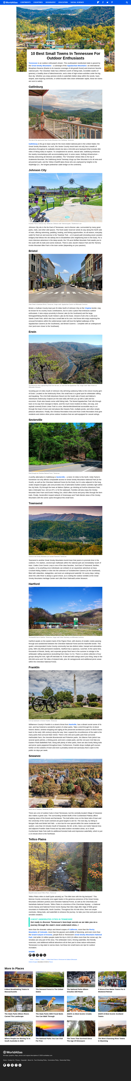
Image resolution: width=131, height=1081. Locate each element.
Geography (51, 2)
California (73, 929)
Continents (25, 2)
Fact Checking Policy (40, 1060)
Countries (38, 2)
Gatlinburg (33, 144)
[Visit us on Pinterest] (16, 1065)
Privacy (17, 1060)
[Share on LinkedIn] (44, 955)
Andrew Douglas (33, 962)
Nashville (72, 724)
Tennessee (33, 63)
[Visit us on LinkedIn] (20, 1065)
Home (5, 1060)
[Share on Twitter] (37, 955)
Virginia (88, 308)
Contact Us (11, 1060)
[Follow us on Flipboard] (4, 1065)
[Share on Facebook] (33, 955)
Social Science (77, 2)
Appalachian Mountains (77, 66)
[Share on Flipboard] (30, 955)
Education (63, 2)
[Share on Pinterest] (41, 955)
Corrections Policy (53, 1060)
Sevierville (60, 477)
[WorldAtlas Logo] (11, 2)
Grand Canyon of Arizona (42, 935)
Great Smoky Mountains (41, 66)
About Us (30, 1060)
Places (51, 962)
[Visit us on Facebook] (8, 1065)
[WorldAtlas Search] (127, 2)
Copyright (24, 1060)
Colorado (43, 932)
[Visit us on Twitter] (12, 1065)
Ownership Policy (65, 1060)
